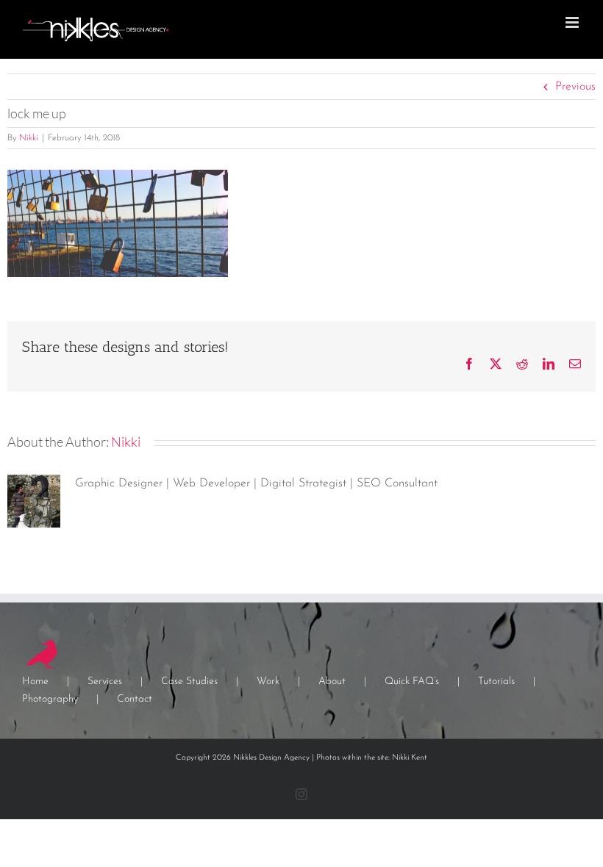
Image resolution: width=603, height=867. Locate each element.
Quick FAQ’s (412, 681)
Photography (50, 699)
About (332, 681)
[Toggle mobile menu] (573, 22)
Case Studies (189, 681)
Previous (575, 87)
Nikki (28, 138)
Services (105, 681)
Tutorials (496, 681)
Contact (134, 699)
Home (35, 681)
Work (268, 681)
